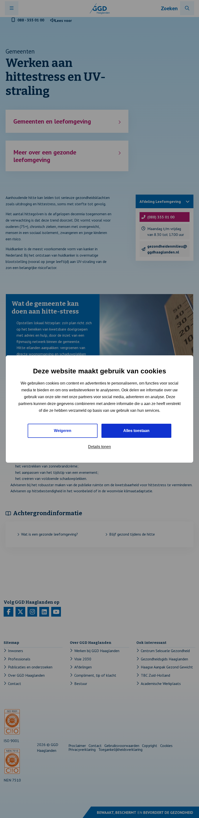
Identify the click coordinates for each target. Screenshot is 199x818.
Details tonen (99, 447)
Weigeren (62, 431)
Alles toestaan (136, 431)
